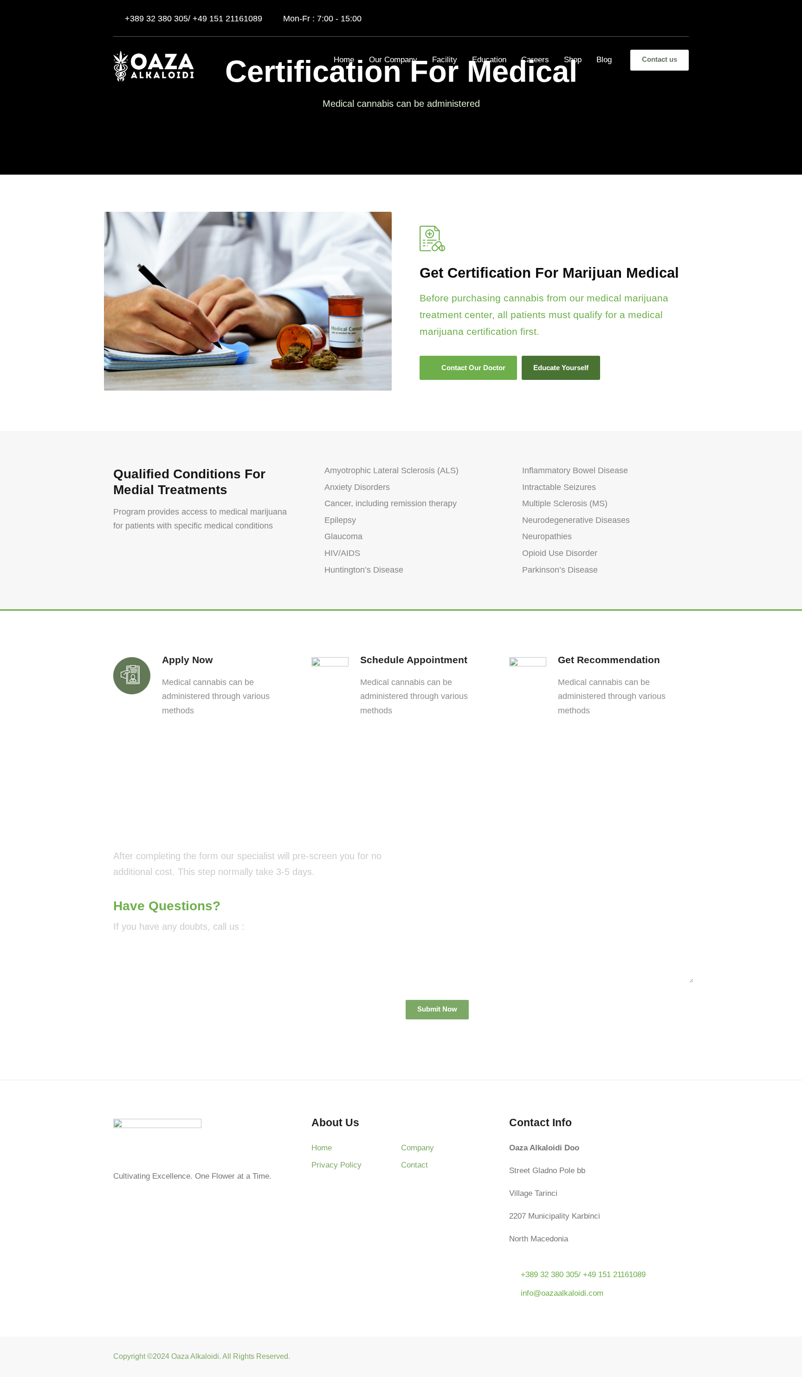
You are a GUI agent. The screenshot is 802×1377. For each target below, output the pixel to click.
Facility (444, 59)
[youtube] (668, 19)
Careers (535, 59)
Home (344, 59)
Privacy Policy (336, 1165)
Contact (414, 1165)
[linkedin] (651, 19)
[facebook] (635, 19)
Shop (573, 59)
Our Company (393, 59)
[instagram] (685, 19)
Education (489, 59)
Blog (604, 59)
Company (417, 1147)
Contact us (659, 59)
